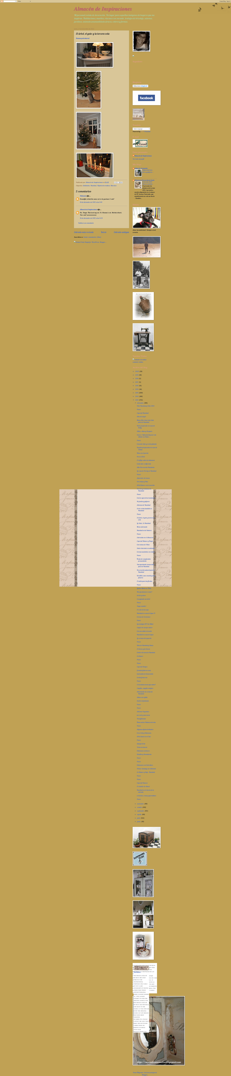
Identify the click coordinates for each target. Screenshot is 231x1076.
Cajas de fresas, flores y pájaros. (147, 171)
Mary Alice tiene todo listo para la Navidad (145, 421)
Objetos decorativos (103, 186)
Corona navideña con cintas (146, 552)
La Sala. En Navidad (144, 523)
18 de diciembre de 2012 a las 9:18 (91, 202)
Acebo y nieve (141, 595)
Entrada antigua (121, 232)
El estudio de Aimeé (143, 786)
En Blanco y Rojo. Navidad (146, 772)
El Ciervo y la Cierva (143, 649)
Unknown (83, 196)
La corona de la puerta (144, 638)
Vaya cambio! (141, 606)
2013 (137, 396)
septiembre (141, 811)
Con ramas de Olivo (143, 545)
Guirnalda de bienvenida (145, 674)
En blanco (140, 656)
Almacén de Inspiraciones (103, 8)
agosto (139, 814)
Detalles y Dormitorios (144, 754)
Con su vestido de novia (144, 631)
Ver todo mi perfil (138, 159)
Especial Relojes (142, 667)
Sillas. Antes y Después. (144, 431)
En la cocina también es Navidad (144, 510)
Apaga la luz (141, 744)
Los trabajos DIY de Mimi (145, 624)
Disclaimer (141, 1001)
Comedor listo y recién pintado (147, 444)
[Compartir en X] (118, 182)
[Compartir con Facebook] (120, 182)
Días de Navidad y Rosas (145, 645)
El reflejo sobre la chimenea (146, 460)
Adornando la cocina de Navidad (145, 693)
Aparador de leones (143, 478)
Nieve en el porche (142, 453)
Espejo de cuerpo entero (144, 627)
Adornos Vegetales (143, 712)
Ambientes (86, 186)
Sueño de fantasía (143, 701)
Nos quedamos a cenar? (144, 592)
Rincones (113, 186)
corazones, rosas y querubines (146, 796)
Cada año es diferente (144, 464)
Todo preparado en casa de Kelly (146, 427)
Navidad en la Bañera (144, 530)
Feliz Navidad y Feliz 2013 (145, 406)
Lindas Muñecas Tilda (144, 588)
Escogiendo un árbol (143, 599)
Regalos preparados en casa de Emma (147, 448)
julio (139, 818)
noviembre (140, 804)
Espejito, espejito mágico (145, 688)
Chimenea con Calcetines (145, 765)
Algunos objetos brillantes (145, 729)
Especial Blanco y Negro (145, 541)
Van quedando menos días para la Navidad (145, 565)
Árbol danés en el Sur (144, 737)
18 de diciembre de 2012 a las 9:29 (91, 218)
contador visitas (138, 362)
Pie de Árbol (141, 457)
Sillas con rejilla (142, 697)
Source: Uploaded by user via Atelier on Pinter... (146, 436)
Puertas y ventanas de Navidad (144, 490)
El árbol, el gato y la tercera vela (146, 519)
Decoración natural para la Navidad (146, 571)
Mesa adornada (142, 527)
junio (139, 821)
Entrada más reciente (84, 232)
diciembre (140, 403)
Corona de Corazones (143, 617)
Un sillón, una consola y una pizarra (146, 577)
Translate (147, 131)
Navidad (93, 186)
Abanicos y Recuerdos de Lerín (144, 180)
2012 (137, 400)
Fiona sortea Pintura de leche (146, 722)
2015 (137, 389)
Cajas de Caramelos (141, 168)
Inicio (104, 232)
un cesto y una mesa (143, 715)
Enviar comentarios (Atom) (92, 237)
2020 (137, 371)
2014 (137, 393)
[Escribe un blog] (116, 182)
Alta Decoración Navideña (145, 467)
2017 (137, 382)
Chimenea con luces (143, 751)
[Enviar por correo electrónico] (115, 182)
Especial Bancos (142, 783)
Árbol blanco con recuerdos (145, 485)
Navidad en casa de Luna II (146, 613)
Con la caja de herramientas (146, 498)
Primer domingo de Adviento (146, 769)
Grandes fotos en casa (144, 670)
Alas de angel (141, 417)
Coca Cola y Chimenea (144, 733)
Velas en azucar (142, 747)
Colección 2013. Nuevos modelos (147, 183)
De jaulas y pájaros (143, 501)
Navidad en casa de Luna (145, 635)
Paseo (139, 409)
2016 (137, 386)
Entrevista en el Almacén (145, 537)
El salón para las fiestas (144, 581)
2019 (137, 375)
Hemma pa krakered (82, 38)
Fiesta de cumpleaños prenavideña (144, 560)
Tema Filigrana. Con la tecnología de (145, 1072)
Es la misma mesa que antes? (146, 685)
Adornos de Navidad (143, 505)
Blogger (144, 1075)
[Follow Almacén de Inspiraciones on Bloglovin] (140, 87)
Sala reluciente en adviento (146, 548)
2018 (137, 378)
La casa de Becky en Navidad (146, 471)
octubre (139, 807)
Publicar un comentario (86, 223)
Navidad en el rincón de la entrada (145, 791)
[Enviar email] (140, 143)
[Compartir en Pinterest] (122, 182)
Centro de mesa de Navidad (146, 652)
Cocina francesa (142, 677)
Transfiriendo (141, 719)
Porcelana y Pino (142, 482)
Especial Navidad (143, 413)
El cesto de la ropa (143, 610)
